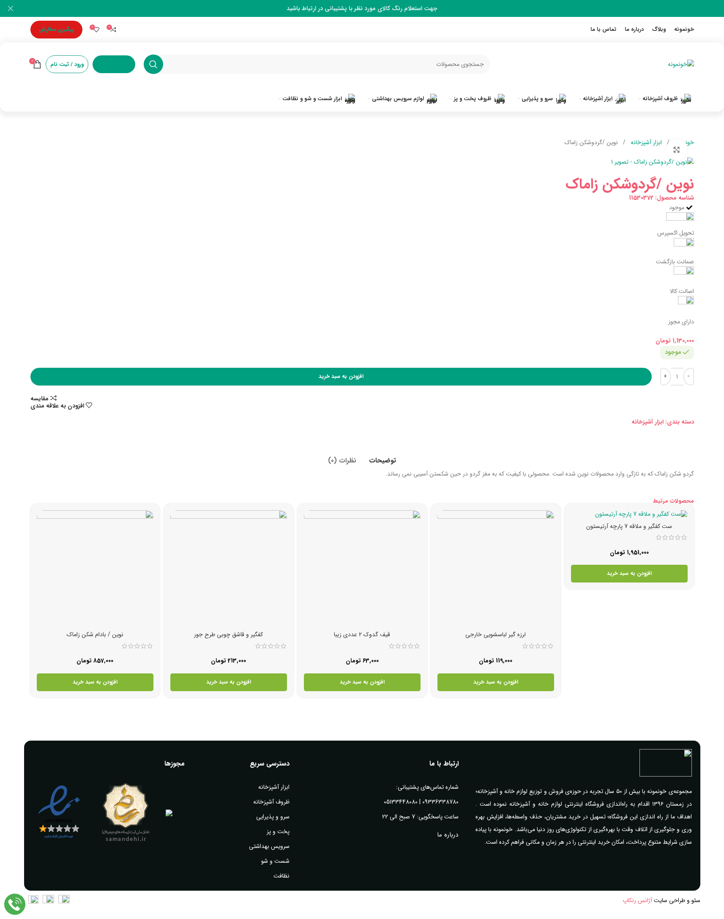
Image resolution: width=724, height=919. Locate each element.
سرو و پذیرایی (273, 816)
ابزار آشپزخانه (645, 142)
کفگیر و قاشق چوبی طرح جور (228, 634)
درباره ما (447, 835)
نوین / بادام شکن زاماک (95, 634)
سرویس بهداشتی (269, 846)
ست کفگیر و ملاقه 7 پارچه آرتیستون (629, 526)
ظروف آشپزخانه (271, 802)
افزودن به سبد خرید (341, 376)
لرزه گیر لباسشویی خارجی (495, 634)
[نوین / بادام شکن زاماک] (95, 568)
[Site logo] (681, 63)
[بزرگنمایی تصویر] (676, 149)
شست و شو (275, 861)
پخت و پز (278, 831)
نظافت (281, 876)
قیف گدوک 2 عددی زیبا (362, 634)
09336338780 (440, 802)
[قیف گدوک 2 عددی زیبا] (362, 568)
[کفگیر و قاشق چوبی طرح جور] (228, 568)
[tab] (382, 456)
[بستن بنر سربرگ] (10, 8)
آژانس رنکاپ (637, 900)
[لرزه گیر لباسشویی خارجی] (495, 568)
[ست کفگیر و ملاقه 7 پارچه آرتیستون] (629, 514)
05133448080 (401, 802)
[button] (629, 574)
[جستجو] (153, 64)
